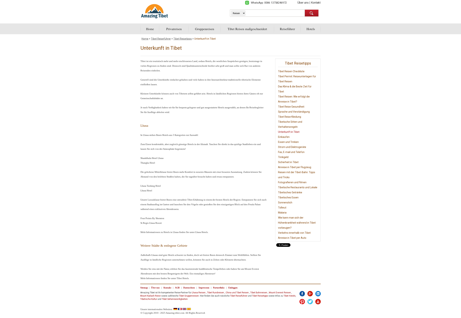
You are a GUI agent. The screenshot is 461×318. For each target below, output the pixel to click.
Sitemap (144, 287)
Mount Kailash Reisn (150, 296)
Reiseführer (287, 29)
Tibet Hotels (290, 296)
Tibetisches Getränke (290, 192)
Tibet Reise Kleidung (289, 116)
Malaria (282, 212)
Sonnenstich (285, 202)
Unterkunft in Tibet (205, 38)
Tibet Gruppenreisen (189, 296)
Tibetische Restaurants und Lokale (297, 187)
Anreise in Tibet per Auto (292, 237)
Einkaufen (284, 136)
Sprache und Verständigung (294, 111)
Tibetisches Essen (288, 197)
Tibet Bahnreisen (258, 292)
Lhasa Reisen (198, 292)
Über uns (303, 2)
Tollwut (282, 207)
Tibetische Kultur (148, 299)
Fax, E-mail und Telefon (291, 152)
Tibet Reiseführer (161, 38)
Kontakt (316, 2)
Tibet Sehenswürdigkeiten (175, 299)
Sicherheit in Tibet (288, 162)
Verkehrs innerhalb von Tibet (294, 232)
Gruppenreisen (204, 29)
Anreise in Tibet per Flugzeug (294, 167)
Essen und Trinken (288, 142)
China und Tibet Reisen (237, 292)
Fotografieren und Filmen (292, 182)
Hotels (310, 29)
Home (150, 29)
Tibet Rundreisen (215, 292)
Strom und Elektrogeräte (292, 147)
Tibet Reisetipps (182, 38)
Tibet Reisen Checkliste (291, 71)
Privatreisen (174, 29)
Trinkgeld (283, 157)
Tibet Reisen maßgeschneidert (247, 29)
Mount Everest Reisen (280, 292)
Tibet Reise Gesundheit (291, 106)
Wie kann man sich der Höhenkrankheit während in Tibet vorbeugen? (297, 222)
